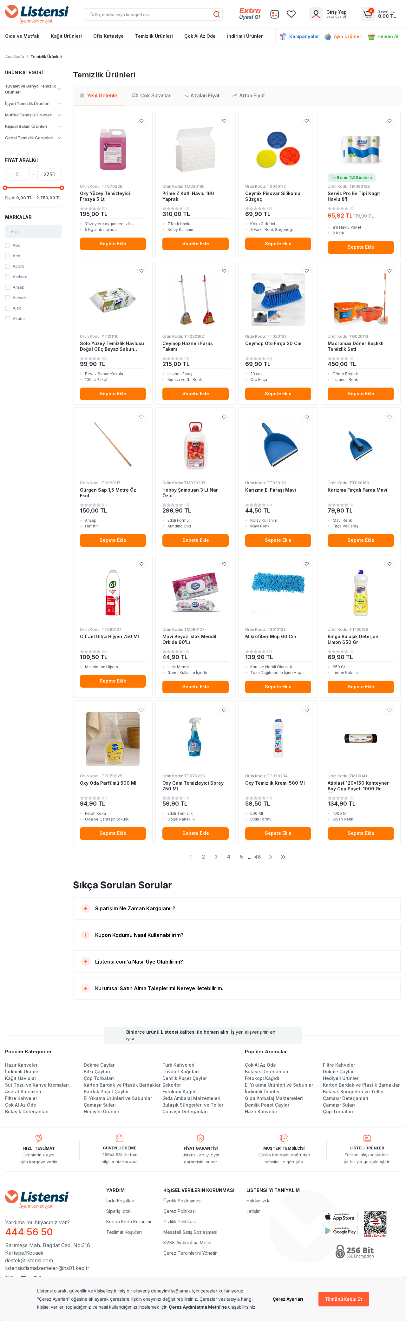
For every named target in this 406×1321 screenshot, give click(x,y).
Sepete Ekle (113, 243)
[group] (33, 89)
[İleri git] (270, 857)
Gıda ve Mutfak (22, 36)
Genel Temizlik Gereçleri (29, 137)
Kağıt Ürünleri (66, 36)
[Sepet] (274, 14)
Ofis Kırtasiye (108, 36)
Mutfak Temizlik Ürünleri (28, 114)
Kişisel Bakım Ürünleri (26, 126)
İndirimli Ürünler (245, 36)
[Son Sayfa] (283, 857)
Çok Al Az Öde (200, 36)
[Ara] (217, 14)
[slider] (5, 188)
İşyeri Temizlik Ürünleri (27, 103)
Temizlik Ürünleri (154, 36)
